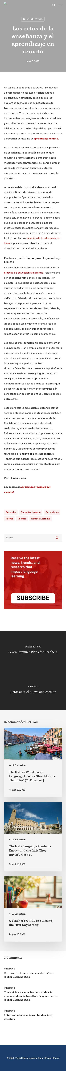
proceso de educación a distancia (23, 272)
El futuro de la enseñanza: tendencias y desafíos (28, 1017)
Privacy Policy (52, 1058)
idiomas (22, 518)
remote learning (40, 518)
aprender (11, 512)
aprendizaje (52, 512)
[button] (60, 5)
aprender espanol (31, 512)
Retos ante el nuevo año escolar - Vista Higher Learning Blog (28, 975)
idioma (9, 518)
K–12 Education (33, 19)
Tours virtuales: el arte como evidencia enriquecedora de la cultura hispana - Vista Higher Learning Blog (30, 996)
